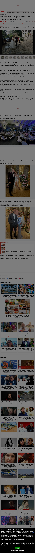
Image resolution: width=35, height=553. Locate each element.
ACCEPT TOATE (17, 548)
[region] (17, 540)
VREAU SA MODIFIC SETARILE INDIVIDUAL (17, 550)
